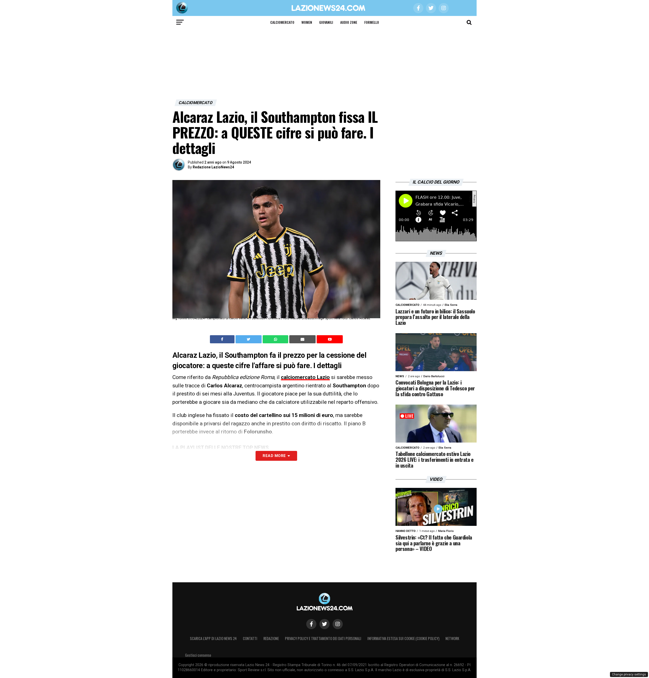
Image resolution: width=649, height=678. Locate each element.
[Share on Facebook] (223, 339)
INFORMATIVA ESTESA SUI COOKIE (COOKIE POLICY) (403, 638)
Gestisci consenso (198, 655)
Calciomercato (282, 22)
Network (452, 638)
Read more (274, 455)
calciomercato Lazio (305, 377)
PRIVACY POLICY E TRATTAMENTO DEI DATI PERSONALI (323, 638)
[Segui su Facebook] (311, 624)
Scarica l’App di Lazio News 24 (213, 638)
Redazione (271, 638)
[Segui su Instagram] (338, 624)
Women (306, 22)
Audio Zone (348, 22)
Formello (371, 22)
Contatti (250, 638)
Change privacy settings (629, 674)
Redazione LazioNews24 (213, 167)
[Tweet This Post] (249, 339)
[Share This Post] (276, 339)
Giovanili (326, 22)
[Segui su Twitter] (324, 624)
